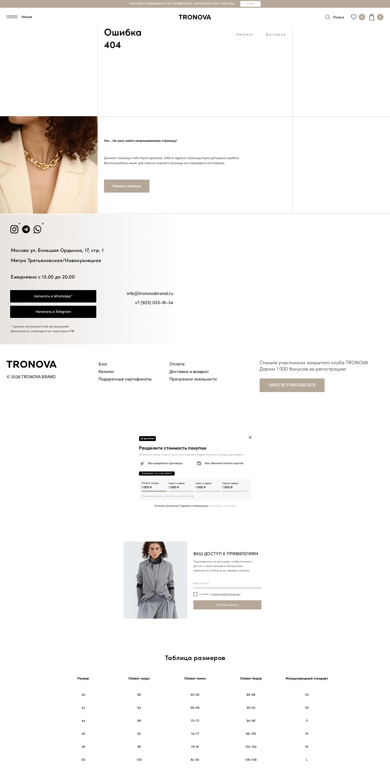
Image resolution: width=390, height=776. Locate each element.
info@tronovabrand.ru (150, 293)
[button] (292, 385)
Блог (103, 364)
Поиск (338, 17)
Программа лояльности (193, 379)
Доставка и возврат (189, 371)
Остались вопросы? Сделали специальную (195, 505)
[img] (250, 437)
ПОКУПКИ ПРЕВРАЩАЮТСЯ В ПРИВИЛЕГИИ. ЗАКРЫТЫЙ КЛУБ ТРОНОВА (181, 3)
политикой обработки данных (225, 594)
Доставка (276, 34)
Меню (27, 17)
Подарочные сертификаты (125, 379)
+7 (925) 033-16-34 (154, 302)
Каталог (245, 34)
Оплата (177, 364)
